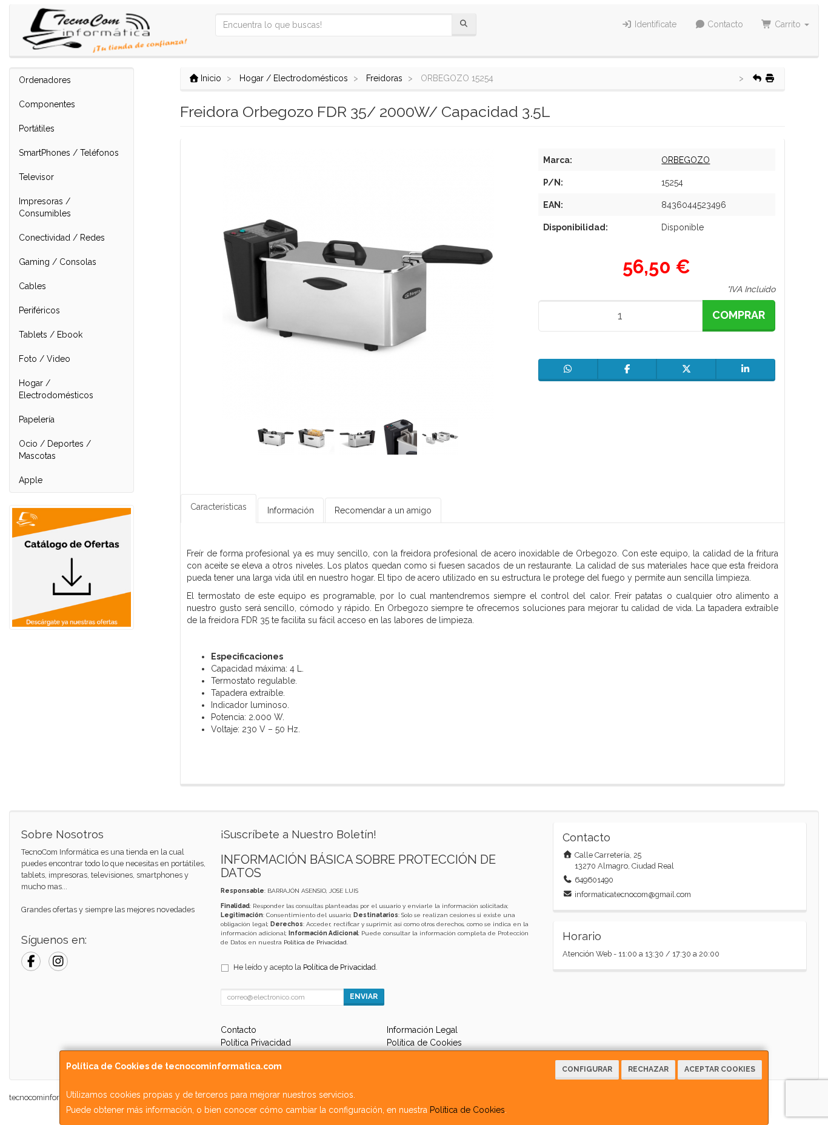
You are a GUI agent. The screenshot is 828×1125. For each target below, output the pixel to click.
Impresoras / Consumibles (45, 207)
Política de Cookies (467, 1110)
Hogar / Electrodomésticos (56, 389)
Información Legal (422, 1030)
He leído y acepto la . (305, 967)
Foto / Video (44, 359)
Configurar (587, 1069)
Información (290, 510)
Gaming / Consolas (57, 262)
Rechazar (648, 1069)
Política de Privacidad (315, 942)
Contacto (724, 24)
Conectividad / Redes (62, 237)
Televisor (36, 177)
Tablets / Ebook (50, 334)
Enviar (364, 996)
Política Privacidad (256, 1042)
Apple (30, 480)
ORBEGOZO (685, 160)
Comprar (738, 315)
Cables (32, 286)
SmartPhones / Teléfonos (69, 153)
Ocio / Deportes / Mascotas (55, 450)
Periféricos (39, 310)
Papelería (37, 419)
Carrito (787, 24)
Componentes (47, 104)
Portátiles (37, 128)
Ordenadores (45, 80)
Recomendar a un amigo (383, 510)
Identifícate (654, 24)
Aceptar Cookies (719, 1069)
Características (218, 507)
